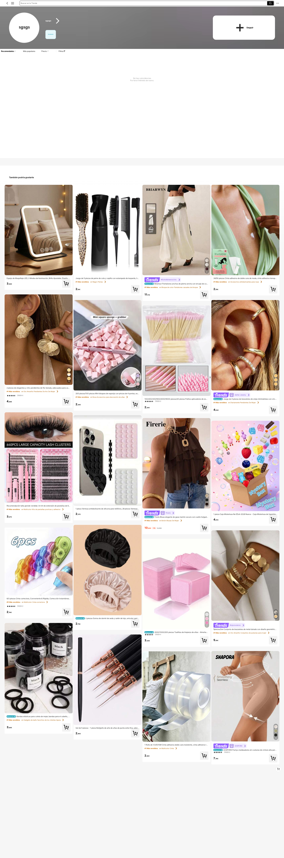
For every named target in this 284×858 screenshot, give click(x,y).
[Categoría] (12, 3)
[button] (7, 3)
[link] (24, 28)
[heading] (124, 20)
